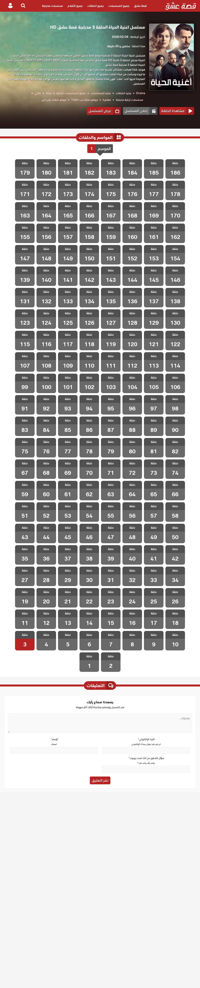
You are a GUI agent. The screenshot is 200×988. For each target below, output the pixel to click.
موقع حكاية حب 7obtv (84, 99)
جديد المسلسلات (101, 93)
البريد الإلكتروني (146, 739)
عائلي (38, 93)
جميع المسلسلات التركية (71, 93)
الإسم (54, 739)
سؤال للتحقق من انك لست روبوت (146, 758)
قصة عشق (140, 6)
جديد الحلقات (123, 93)
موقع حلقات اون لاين (53, 99)
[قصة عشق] (180, 6)
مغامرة (107, 99)
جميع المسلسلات (118, 6)
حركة (49, 93)
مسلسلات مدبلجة (52, 6)
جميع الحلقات (95, 6)
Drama (140, 93)
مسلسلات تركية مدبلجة (129, 99)
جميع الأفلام (75, 6)
